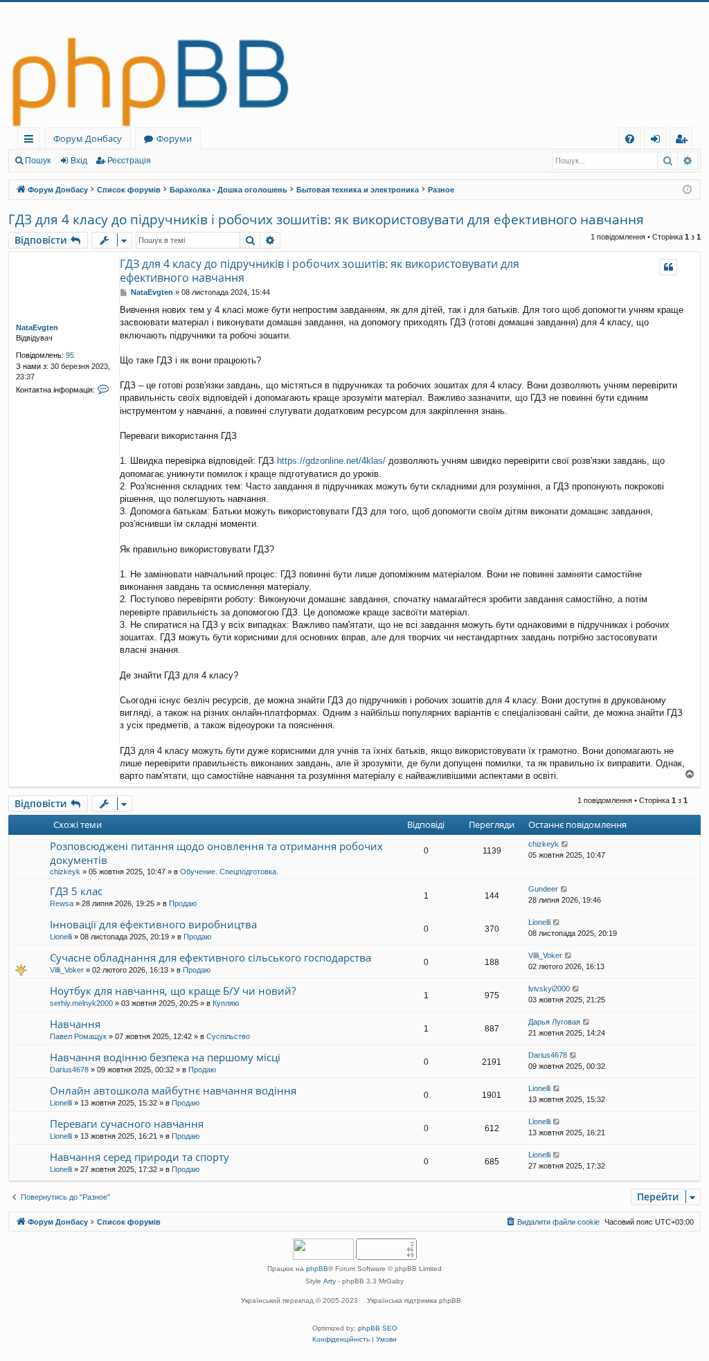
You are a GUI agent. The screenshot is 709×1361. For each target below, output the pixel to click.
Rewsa (61, 903)
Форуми (174, 138)
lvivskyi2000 (549, 988)
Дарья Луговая (554, 1022)
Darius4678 (69, 1069)
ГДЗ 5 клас (76, 891)
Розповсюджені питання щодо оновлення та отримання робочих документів (216, 852)
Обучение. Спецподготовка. (229, 871)
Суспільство (228, 1036)
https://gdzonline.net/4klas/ (331, 461)
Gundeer (543, 889)
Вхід (79, 160)
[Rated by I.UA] (323, 1250)
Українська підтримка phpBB (414, 1300)
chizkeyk (65, 871)
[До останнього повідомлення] (565, 844)
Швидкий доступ (31, 141)
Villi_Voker (67, 970)
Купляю (226, 1003)
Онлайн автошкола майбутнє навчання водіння (173, 1090)
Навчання (75, 1024)
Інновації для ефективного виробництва (153, 924)
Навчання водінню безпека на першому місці (165, 1057)
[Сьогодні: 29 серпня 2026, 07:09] (687, 190)
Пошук (38, 160)
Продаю (183, 903)
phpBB (317, 1268)
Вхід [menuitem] (660, 141)
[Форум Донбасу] (354, 64)
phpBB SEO (377, 1328)
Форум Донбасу (87, 138)
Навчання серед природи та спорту (139, 1157)
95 (70, 355)
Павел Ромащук (78, 1036)
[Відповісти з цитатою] (668, 267)
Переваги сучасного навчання (127, 1123)
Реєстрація (129, 160)
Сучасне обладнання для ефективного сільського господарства (210, 957)
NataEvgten (37, 327)
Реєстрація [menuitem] (684, 141)
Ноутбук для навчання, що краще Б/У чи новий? (173, 991)
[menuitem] (629, 139)
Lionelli (61, 936)
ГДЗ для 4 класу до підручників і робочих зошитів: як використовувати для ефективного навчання (326, 219)
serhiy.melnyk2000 (81, 1003)
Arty (329, 1281)
